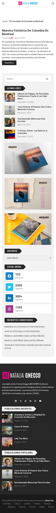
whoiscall (8, 345)
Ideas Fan (49, 501)
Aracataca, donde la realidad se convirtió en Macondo (29, 416)
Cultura (17, 504)
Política (37, 504)
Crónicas (47, 504)
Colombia (7, 504)
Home (5, 21)
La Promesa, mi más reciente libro (31, 327)
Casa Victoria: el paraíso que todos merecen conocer (34, 108)
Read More (9, 63)
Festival (32, 507)
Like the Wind (21, 438)
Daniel (7, 340)
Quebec (27, 504)
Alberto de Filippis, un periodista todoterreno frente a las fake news (33, 96)
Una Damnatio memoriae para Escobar (32, 482)
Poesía (51, 507)
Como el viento (21, 426)
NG (12, 38)
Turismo (22, 507)
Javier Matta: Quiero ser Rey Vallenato (29, 336)
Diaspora (11, 507)
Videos (42, 507)
